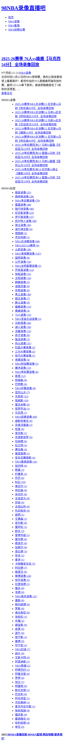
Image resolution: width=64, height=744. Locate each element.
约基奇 (21, 474)
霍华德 (21, 539)
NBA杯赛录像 (25, 388)
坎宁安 (21, 645)
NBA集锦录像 (26, 461)
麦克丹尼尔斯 (25, 706)
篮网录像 (22, 257)
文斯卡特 (22, 657)
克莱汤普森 (23, 425)
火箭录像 (23, 249)
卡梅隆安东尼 (25, 563)
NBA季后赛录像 (27, 200)
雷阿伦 (21, 527)
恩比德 (21, 551)
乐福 (19, 620)
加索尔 (21, 547)
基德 (19, 641)
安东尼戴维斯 (25, 457)
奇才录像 (22, 335)
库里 (20, 376)
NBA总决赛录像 (27, 241)
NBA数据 (22, 665)
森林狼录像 (24, 196)
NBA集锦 (14, 25)
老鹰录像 (22, 359)
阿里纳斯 (22, 661)
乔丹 (19, 478)
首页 (11, 17)
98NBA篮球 (35, 734)
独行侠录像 (24, 208)
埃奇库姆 (22, 710)
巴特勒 (21, 384)
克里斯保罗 (23, 437)
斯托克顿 (22, 690)
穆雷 (19, 469)
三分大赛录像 (25, 351)
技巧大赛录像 (25, 355)
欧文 (19, 531)
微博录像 (23, 576)
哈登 (19, 429)
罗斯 (19, 608)
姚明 (19, 514)
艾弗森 (21, 518)
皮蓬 (19, 629)
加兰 (19, 682)
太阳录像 (23, 278)
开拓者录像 (24, 270)
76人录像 (23, 314)
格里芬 (21, 571)
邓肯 (19, 502)
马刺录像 (23, 323)
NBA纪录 (22, 649)
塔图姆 (21, 233)
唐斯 (19, 600)
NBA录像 (14, 21)
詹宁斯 (21, 637)
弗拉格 (21, 449)
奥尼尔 (21, 486)
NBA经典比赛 (16, 29)
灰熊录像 (22, 290)
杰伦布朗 (22, 237)
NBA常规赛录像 (28, 253)
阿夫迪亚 (22, 698)
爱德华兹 (22, 535)
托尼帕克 (22, 510)
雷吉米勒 (22, 404)
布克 (19, 555)
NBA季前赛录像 (26, 372)
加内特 (21, 465)
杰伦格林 (22, 702)
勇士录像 (23, 294)
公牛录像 (23, 261)
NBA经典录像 (26, 416)
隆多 (19, 588)
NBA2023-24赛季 (27, 245)
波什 (19, 633)
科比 (20, 482)
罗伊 (19, 678)
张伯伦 (21, 616)
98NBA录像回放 (17, 734)
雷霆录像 (23, 204)
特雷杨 (21, 686)
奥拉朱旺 (22, 612)
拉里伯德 (22, 584)
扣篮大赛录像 (25, 347)
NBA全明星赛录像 (28, 265)
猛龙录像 (22, 339)
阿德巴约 (22, 669)
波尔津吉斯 (23, 229)
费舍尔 (21, 543)
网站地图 (48, 734)
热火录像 (23, 343)
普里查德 (22, 453)
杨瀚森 (21, 380)
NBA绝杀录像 (26, 596)
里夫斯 (21, 433)
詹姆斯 (21, 400)
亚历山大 (22, 392)
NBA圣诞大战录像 (28, 319)
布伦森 (21, 490)
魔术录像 (23, 367)
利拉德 (21, 567)
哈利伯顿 (22, 722)
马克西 (21, 412)
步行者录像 (24, 217)
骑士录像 (23, 225)
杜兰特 (21, 445)
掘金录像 (23, 192)
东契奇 (21, 396)
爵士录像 (22, 302)
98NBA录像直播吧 (23, 8)
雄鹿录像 (23, 306)
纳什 (19, 653)
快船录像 (23, 274)
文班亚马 (22, 498)
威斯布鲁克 (23, 421)
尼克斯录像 (24, 212)
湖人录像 (23, 327)
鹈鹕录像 (22, 282)
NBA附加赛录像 (26, 363)
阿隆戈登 (22, 673)
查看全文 (6, 93)
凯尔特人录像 (26, 221)
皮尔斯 (21, 522)
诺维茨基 (22, 286)
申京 (19, 726)
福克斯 (21, 714)
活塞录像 (23, 331)
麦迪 (19, 559)
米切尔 (21, 494)
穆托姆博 (22, 604)
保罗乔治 (22, 408)
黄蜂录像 (22, 310)
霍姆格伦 (22, 718)
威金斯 (21, 624)
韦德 (19, 592)
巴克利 (21, 694)
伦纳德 (21, 441)
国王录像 (22, 298)
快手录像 (22, 580)
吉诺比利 (22, 506)
